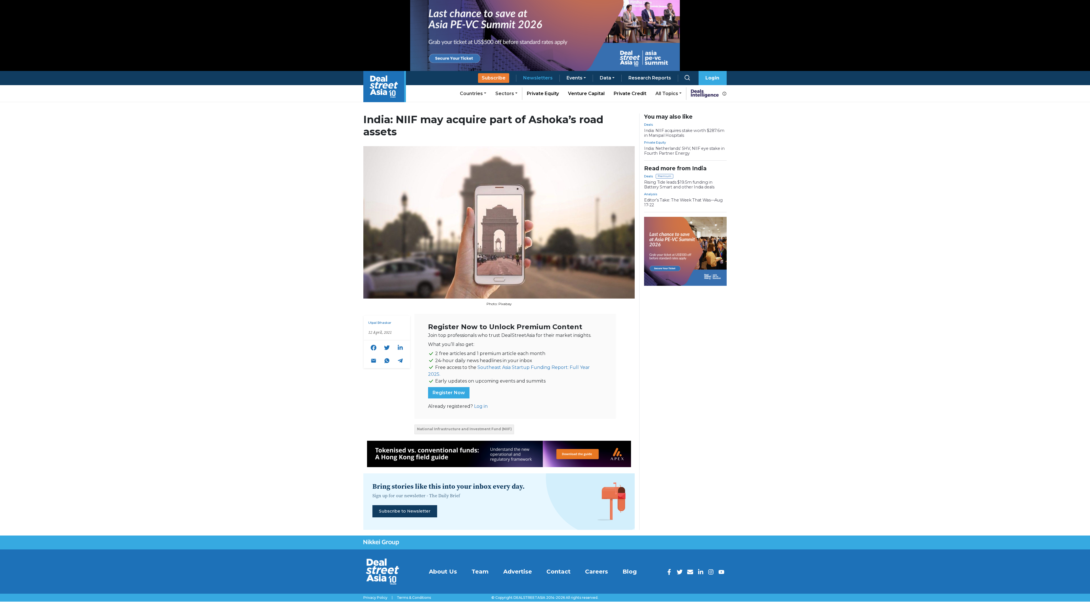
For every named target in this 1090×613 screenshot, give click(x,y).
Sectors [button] (504, 93)
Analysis (650, 194)
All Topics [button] (666, 93)
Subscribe (494, 78)
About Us (443, 571)
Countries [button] (471, 93)
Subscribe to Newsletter (404, 511)
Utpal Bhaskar (379, 323)
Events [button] (574, 78)
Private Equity (543, 93)
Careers (596, 571)
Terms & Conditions (414, 597)
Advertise (517, 571)
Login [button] (712, 78)
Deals (648, 125)
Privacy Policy (375, 597)
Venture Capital (586, 93)
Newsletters (538, 78)
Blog (629, 571)
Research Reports (649, 78)
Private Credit (630, 93)
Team (480, 571)
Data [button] (605, 78)
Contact (558, 571)
